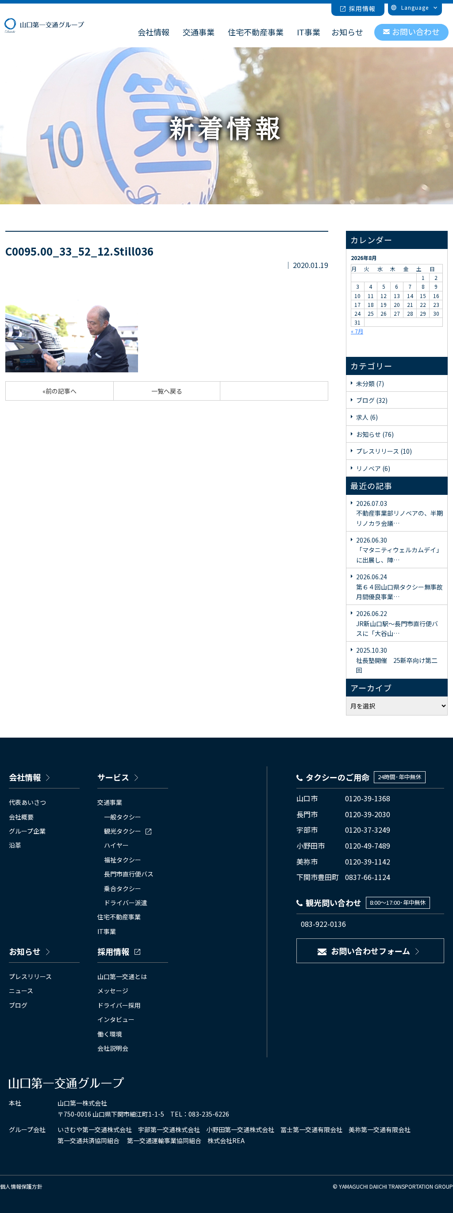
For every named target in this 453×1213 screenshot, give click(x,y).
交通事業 (199, 32)
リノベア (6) (373, 468)
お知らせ (347, 32)
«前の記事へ (59, 390)
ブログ (18, 1005)
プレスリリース (30, 976)
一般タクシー (122, 816)
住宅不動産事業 (256, 32)
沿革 (15, 845)
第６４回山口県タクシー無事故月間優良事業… (399, 586)
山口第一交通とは (122, 976)
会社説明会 (112, 1048)
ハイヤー (116, 845)
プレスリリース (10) (384, 451)
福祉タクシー (122, 859)
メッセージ (112, 990)
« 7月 (357, 331)
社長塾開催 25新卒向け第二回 (397, 660)
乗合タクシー (122, 888)
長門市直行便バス (129, 873)
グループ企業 (27, 831)
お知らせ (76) (375, 434)
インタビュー (115, 1019)
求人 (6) (367, 417)
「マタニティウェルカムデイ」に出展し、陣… (399, 550)
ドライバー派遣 (125, 902)
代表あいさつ (27, 802)
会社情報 (153, 32)
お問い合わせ (416, 31)
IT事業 (308, 32)
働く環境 (109, 1033)
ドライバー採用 (119, 1005)
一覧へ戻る (166, 390)
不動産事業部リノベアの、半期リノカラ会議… (399, 513)
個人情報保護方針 (21, 1186)
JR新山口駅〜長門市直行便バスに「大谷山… (397, 623)
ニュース (21, 990)
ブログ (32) (372, 400)
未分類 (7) (370, 383)
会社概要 (21, 816)
